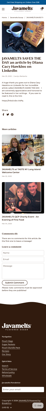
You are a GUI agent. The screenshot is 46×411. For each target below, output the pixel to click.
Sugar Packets (8, 344)
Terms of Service (9, 369)
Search (5, 366)
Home (4, 17)
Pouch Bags (7, 341)
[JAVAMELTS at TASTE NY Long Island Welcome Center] (23, 150)
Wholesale (7, 376)
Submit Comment (14, 282)
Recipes (5, 351)
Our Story (6, 354)
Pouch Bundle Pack (11, 348)
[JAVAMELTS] (22, 9)
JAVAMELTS (24, 400)
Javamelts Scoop (16, 17)
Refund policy (8, 372)
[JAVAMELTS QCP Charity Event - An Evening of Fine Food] (23, 198)
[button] (41, 9)
